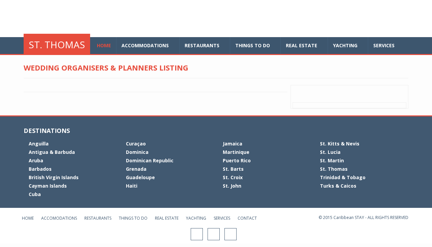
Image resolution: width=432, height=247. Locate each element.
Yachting (345, 45)
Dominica (137, 152)
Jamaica (232, 143)
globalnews (76, 19)
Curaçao (136, 143)
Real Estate (301, 45)
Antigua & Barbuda (52, 152)
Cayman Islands (48, 186)
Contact (247, 218)
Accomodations (59, 218)
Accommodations (145, 45)
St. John (232, 186)
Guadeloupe (140, 177)
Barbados (40, 169)
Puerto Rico (237, 160)
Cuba (35, 194)
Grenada (136, 169)
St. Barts (233, 169)
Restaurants (97, 218)
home (104, 45)
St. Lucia (330, 152)
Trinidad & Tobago (343, 177)
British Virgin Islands (54, 177)
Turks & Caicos (338, 186)
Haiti (131, 186)
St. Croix (233, 177)
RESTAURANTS (202, 45)
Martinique (236, 152)
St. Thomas (57, 44)
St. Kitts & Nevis (339, 143)
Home (28, 218)
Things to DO (252, 45)
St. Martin (332, 160)
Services (384, 45)
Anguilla (39, 143)
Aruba (36, 160)
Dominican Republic (149, 160)
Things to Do (133, 218)
